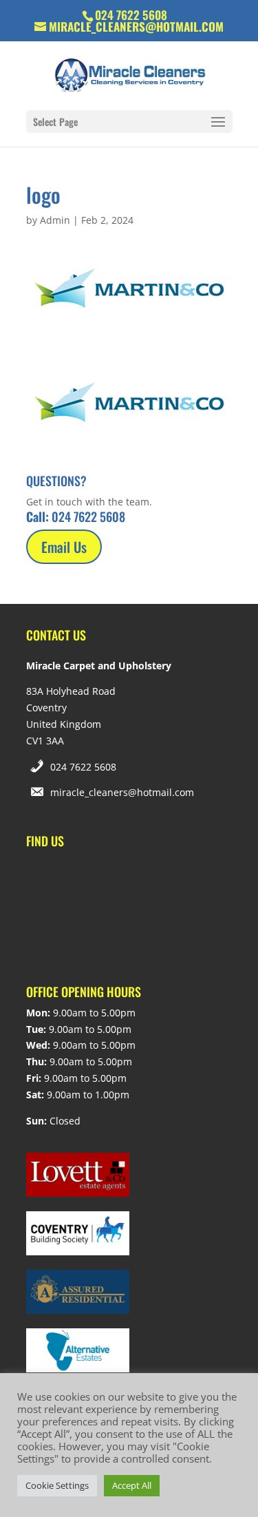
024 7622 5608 (83, 766)
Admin (55, 220)
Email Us (64, 546)
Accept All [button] (131, 1485)
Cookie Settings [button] (57, 1485)
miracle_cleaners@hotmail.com (122, 792)
